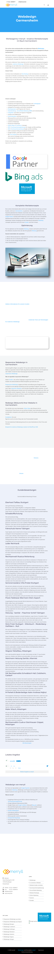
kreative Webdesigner (13, 810)
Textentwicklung (12, 110)
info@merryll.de (9, 891)
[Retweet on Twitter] (13, 768)
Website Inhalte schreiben (36, 885)
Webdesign (41, 48)
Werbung (26, 228)
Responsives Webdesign (11, 384)
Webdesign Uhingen (9, 939)
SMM (30, 110)
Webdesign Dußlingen (9, 929)
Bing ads (34, 805)
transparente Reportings (14, 817)
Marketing (40, 220)
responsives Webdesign (11, 373)
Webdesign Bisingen (9, 924)
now (14, 766)
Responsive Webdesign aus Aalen (12, 919)
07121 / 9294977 (13, 887)
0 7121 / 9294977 (11, 1)
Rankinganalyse (12, 109)
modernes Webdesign (18, 64)
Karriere (32, 897)
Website (21, 473)
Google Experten (25, 788)
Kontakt (32, 900)
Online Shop (11, 125)
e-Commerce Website (35, 882)
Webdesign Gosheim (9, 934)
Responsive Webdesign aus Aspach (13, 921)
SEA (9, 129)
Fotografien (11, 112)
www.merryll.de (8, 893)
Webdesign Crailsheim (9, 926)
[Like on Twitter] (16, 768)
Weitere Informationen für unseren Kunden (17, 304)
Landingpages (36, 103)
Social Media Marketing (23, 110)
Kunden (27, 222)
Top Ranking (25, 74)
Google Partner (9, 216)
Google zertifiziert (22, 805)
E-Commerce (18, 125)
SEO (9, 127)
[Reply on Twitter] (10, 768)
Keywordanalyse (12, 116)
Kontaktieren (8, 417)
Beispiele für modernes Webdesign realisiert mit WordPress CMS (21, 427)
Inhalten (11, 379)
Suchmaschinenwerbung (17, 129)
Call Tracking (13, 134)
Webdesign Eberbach (9, 931)
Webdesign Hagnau (9, 936)
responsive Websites (16, 388)
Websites (36, 458)
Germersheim (19, 211)
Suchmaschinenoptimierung (18, 127)
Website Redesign (34, 892)
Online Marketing (34, 895)
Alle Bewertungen (26, 743)
